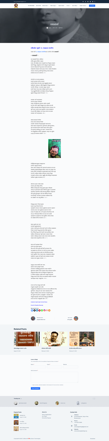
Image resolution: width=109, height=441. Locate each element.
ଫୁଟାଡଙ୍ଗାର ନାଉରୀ (22, 403)
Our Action (38, 5)
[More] (49, 310)
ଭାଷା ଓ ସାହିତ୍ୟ (74, 5)
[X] (34, 310)
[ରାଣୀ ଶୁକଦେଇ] (78, 403)
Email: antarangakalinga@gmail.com (20, 1)
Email (48, 364)
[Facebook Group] (85, 1)
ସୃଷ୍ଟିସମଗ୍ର (61, 27)
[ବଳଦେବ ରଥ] (57, 403)
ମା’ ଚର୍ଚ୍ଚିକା (22, 421)
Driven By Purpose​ (46, 418)
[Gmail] (47, 310)
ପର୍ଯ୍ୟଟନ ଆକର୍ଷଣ (61, 5)
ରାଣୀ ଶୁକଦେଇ (84, 403)
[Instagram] (87, 1)
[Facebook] (83, 1)
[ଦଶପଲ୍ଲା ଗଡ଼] (16, 416)
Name (32, 364)
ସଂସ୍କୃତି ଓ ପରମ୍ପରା (83, 5)
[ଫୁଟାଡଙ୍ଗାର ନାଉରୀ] (16, 403)
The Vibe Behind (31, 5)
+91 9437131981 (78, 422)
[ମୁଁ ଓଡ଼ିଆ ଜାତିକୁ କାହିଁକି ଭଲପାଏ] (82, 339)
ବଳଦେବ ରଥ (62, 403)
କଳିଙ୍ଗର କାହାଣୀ (45, 5)
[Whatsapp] (42, 310)
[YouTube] (90, 1)
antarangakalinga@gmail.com (81, 426)
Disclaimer (92, 438)
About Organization (46, 414)
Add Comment (34, 370)
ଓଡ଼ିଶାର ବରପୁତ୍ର (53, 5)
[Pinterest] (39, 310)
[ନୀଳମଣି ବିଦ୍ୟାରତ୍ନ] (36, 403)
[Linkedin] (37, 310)
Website (65, 364)
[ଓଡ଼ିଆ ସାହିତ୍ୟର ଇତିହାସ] (16, 428)
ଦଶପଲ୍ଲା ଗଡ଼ (22, 415)
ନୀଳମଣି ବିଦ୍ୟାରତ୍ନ (43, 403)
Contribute (92, 5)
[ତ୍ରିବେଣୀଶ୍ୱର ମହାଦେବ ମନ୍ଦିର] (27, 339)
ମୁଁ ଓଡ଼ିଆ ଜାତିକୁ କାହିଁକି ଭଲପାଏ (75, 348)
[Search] (94, 1)
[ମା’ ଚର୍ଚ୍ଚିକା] (16, 422)
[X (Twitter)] (92, 1)
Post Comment (35, 388)
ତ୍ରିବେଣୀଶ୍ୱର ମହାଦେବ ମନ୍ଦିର (20, 348)
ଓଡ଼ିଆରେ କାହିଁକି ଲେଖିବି (46, 348)
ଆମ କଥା (68, 5)
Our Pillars (44, 416)
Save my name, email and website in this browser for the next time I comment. (47, 384)
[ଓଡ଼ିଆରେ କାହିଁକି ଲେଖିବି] (54, 339)
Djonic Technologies (35, 438)
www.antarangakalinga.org (80, 431)
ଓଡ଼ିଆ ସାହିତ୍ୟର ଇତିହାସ (24, 427)
